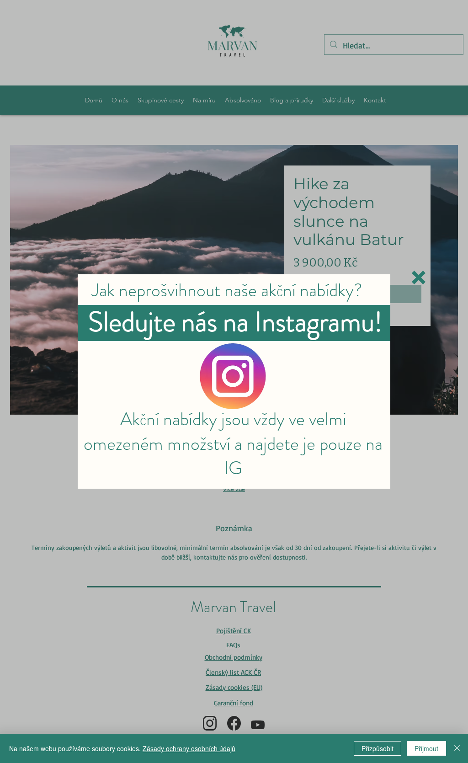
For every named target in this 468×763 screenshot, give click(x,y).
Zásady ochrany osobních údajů (189, 748)
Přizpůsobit (378, 748)
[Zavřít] (457, 748)
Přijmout (426, 748)
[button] (418, 277)
